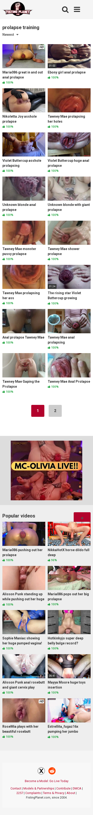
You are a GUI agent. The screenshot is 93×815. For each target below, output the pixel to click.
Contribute (63, 788)
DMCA (77, 788)
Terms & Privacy (53, 793)
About (71, 793)
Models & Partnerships (38, 788)
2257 (19, 793)
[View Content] (17, 9)
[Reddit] (52, 771)
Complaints (33, 793)
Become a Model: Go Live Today (46, 781)
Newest (8, 35)
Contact (15, 788)
